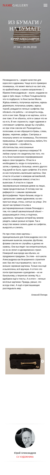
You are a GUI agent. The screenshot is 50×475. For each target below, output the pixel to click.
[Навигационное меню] (45, 5)
